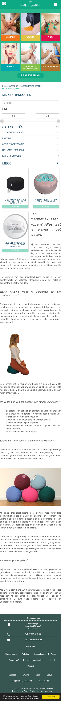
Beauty (49, 675)
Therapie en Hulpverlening (21, 681)
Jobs (50, 660)
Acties (53, 654)
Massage (12, 675)
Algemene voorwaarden (42, 691)
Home (4, 86)
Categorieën (12, 127)
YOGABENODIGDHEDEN (30, 86)
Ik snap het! (51, 697)
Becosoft (27, 691)
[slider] (2, 120)
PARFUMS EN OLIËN (11, 156)
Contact (30, 666)
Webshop (25, 654)
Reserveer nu (30, 75)
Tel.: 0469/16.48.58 (33, 634)
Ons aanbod (10, 654)
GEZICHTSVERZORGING (13, 144)
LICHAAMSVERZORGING (13, 150)
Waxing (26, 675)
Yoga (38, 675)
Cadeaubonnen (40, 654)
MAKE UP (6, 138)
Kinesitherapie (45, 681)
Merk (6, 163)
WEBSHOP (13, 86)
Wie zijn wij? (14, 660)
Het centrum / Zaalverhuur (33, 660)
